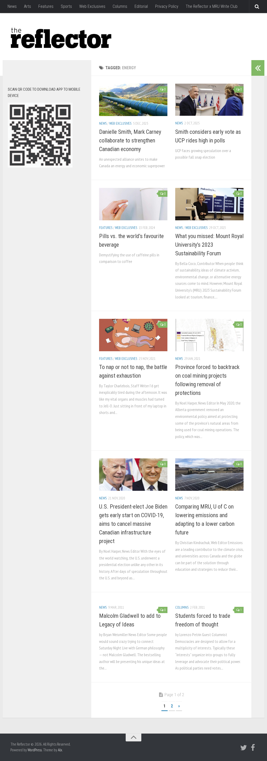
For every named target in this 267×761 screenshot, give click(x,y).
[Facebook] (253, 747)
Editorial (141, 6)
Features (45, 6)
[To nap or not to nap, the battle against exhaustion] (133, 335)
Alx (60, 749)
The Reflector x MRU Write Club (212, 6)
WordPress (35, 749)
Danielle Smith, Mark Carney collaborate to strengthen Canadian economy (130, 140)
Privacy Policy (166, 6)
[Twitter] (243, 747)
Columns (120, 6)
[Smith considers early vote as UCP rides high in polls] (209, 100)
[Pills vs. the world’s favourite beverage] (133, 204)
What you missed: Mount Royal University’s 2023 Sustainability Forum (209, 245)
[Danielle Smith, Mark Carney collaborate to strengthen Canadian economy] (133, 100)
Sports (66, 6)
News (12, 6)
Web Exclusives (92, 6)
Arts (27, 6)
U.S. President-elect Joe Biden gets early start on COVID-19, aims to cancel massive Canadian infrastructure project (133, 523)
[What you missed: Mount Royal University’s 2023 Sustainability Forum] (209, 204)
